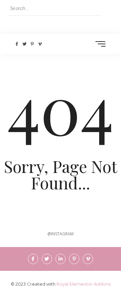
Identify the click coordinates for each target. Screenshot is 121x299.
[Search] (108, 9)
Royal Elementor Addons (83, 284)
